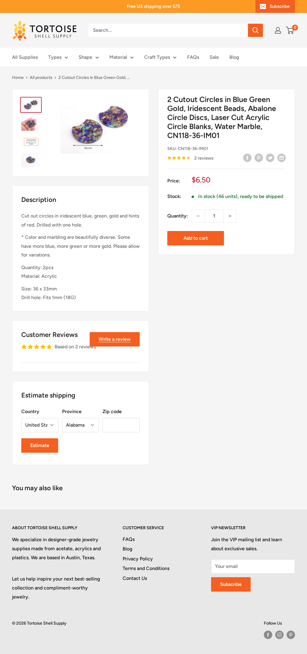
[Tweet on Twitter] (270, 157)
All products (41, 77)
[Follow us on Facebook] (268, 635)
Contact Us (135, 578)
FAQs (193, 57)
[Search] (255, 30)
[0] (290, 30)
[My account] (278, 30)
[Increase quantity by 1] (230, 216)
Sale (214, 57)
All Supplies (25, 57)
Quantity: (177, 216)
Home (18, 77)
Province (72, 411)
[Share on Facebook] (247, 157)
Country (30, 411)
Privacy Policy (138, 559)
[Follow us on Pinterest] (291, 635)
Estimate (39, 445)
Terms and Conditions (146, 568)
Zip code (112, 411)
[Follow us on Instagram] (279, 635)
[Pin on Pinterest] (259, 157)
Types (54, 57)
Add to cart (195, 238)
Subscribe (280, 6)
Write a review (115, 339)
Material (118, 57)
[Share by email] (281, 157)
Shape (85, 57)
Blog (234, 57)
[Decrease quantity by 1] (198, 216)
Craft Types (157, 57)
